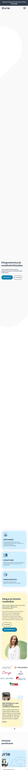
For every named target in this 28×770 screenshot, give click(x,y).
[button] (13, 728)
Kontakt (18, 277)
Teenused (6, 277)
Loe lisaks (7, 624)
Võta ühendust (9, 629)
